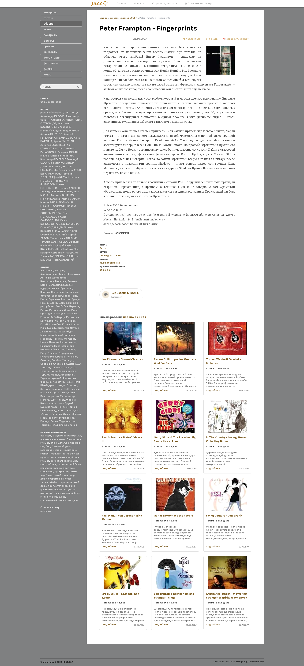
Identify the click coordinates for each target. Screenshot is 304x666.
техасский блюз (50, 482)
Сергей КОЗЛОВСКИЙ (53, 234)
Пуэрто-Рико (48, 356)
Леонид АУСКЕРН (69, 188)
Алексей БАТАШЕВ (62, 119)
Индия (44, 310)
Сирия (54, 421)
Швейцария (47, 385)
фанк (72, 485)
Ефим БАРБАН (60, 177)
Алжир (63, 274)
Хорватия (58, 381)
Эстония (45, 389)
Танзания (46, 424)
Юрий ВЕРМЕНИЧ (50, 248)
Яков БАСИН (69, 248)
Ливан (44, 331)
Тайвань (57, 367)
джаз (51, 101)
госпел (44, 453)
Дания (53, 302)
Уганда (55, 374)
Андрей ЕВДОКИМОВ (66, 130)
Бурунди (45, 288)
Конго (70, 410)
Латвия (74, 327)
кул (42, 446)
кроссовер (46, 471)
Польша (52, 353)
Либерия (56, 414)
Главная (121, 3)
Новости (139, 3)
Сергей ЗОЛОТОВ (66, 231)
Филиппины (60, 424)
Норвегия (46, 349)
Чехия (69, 381)
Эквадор (72, 385)
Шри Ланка (57, 399)
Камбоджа (46, 320)
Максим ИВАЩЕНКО (62, 195)
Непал (44, 342)
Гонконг (66, 299)
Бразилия (67, 284)
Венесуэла (57, 292)
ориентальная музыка (63, 460)
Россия (61, 356)
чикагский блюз (70, 493)
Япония (72, 424)
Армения (45, 277)
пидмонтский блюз (69, 464)
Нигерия (54, 342)
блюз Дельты (58, 442)
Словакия (46, 363)
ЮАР (66, 389)
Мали (71, 335)
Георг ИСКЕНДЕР (63, 162)
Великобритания (62, 288)
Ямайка (75, 389)
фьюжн (58, 489)
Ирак (67, 310)
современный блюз (59, 478)
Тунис (53, 370)
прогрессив (61, 471)
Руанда (44, 421)
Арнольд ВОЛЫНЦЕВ (53, 144)
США (78, 363)
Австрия (59, 270)
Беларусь (60, 281)
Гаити (43, 299)
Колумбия (55, 324)
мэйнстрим (69, 449)
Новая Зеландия (64, 345)
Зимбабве (62, 306)
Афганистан (59, 277)
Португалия (66, 353)
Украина (45, 378)
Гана (74, 295)
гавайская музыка (51, 449)
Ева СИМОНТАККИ (51, 173)
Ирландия (46, 313)
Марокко (45, 338)
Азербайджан (48, 274)
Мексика (58, 338)
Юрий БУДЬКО (66, 245)
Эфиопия (57, 389)
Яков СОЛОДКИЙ (63, 259)
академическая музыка (67, 435)
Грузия (44, 302)
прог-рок (68, 467)
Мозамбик (46, 417)
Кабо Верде (57, 317)
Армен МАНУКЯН (63, 141)
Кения (71, 392)
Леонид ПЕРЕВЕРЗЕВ (53, 191)
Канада (71, 320)
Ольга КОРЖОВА (68, 223)
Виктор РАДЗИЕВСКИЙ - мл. (57, 155)
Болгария (54, 284)
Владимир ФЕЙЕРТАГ (53, 159)
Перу (43, 353)
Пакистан (58, 349)
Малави (76, 414)
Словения (59, 363)
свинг (65, 475)
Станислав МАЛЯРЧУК (63, 238)
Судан (70, 363)
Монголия (60, 417)
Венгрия (45, 292)
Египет (61, 410)
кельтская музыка (51, 467)
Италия (44, 317)
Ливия (66, 414)
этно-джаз (71, 500)
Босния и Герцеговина (53, 392)
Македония (47, 335)
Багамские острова (52, 403)
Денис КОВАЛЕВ (50, 166)
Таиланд (45, 367)
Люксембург (65, 331)
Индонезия (56, 310)
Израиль (74, 306)
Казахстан (72, 317)
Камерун (60, 320)
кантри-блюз (48, 464)
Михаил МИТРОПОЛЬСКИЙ (56, 202)
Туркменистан (67, 370)
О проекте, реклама (164, 3)
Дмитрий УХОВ (71, 169)
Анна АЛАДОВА (63, 137)
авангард (46, 435)
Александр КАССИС (52, 116)
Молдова (69, 338)
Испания (72, 313)
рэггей (57, 475)
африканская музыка (53, 439)
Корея (66, 324)
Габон (67, 295)
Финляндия (69, 378)
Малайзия (61, 335)
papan (44, 112)
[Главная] (100, 3)
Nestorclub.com (256, 661)
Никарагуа (46, 345)
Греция (76, 299)
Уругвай (56, 378)
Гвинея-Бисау (48, 410)
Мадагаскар (67, 396)
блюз (43, 101)
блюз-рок (74, 442)
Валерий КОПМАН (68, 152)
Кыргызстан (61, 327)
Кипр (43, 396)
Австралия (46, 270)
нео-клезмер (57, 453)
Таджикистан (67, 421)
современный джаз (52, 500)
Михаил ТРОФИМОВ (52, 205)
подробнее (109, 390)
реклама (45, 511)
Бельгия (72, 281)
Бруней (69, 403)
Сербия (56, 360)
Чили (77, 381)
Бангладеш (47, 281)
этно (58, 101)
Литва (52, 331)
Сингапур (67, 360)
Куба (50, 327)
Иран (74, 310)
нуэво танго (57, 457)
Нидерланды (68, 342)
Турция (44, 374)
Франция (45, 381)
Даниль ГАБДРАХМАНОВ (55, 256)
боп (48, 446)
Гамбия (63, 406)
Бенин (44, 284)
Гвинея (73, 406)
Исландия (60, 313)
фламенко (46, 489)
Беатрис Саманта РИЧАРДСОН (59, 252)
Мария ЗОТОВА (71, 198)
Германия (54, 299)
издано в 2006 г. (128, 18)
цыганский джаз (50, 493)
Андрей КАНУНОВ (51, 134)
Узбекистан (67, 374)
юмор (47, 74)
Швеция (61, 385)
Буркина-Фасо (49, 406)
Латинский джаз (61, 446)
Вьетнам (57, 295)
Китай (44, 324)
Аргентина (74, 274)
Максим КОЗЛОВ (50, 198)
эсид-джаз (58, 496)
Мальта (44, 399)
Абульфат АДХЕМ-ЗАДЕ (64, 112)
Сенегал (45, 360)
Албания (70, 399)
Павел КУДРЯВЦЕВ (51, 227)
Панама (70, 349)
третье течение (57, 485)
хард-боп (69, 489)
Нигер (70, 417)
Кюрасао (53, 396)
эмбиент (45, 496)
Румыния (72, 356)
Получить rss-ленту (199, 3)
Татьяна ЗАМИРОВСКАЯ (54, 241)
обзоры (113, 18)
